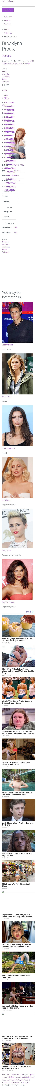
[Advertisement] (18, 271)
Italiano (21, 1077)
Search (7, 10)
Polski (13, 1080)
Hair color (26, 64)
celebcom (8, 1)
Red (15, 232)
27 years (17, 170)
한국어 (31, 1077)
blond (6, 128)
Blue (15, 227)
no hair (6, 157)
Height (31, 61)
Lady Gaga (6, 500)
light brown (8, 154)
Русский (5, 1082)
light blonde (8, 150)
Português (19, 1080)
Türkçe (11, 1082)
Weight (4, 64)
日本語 (26, 1077)
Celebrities (8, 17)
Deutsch (20, 1075)
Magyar (15, 1077)
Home (6, 29)
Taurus (16, 175)
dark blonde (8, 139)
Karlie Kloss (6, 396)
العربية (26, 1082)
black (6, 125)
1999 (22, 165)
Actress (6, 55)
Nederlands (6, 1080)
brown (6, 136)
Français (5, 1077)
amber (6, 117)
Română (27, 1080)
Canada (17, 181)
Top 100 (7, 24)
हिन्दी (10, 1077)
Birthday (7, 20)
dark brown (8, 143)
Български (6, 1075)
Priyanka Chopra (8, 602)
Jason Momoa (7, 345)
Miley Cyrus (6, 550)
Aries (6, 95)
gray (6, 147)
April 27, (17, 165)
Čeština (13, 1075)
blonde (6, 132)
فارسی (21, 1082)
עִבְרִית (16, 1082)
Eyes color (18, 64)
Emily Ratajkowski (9, 448)
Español (31, 1075)
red (5, 161)
